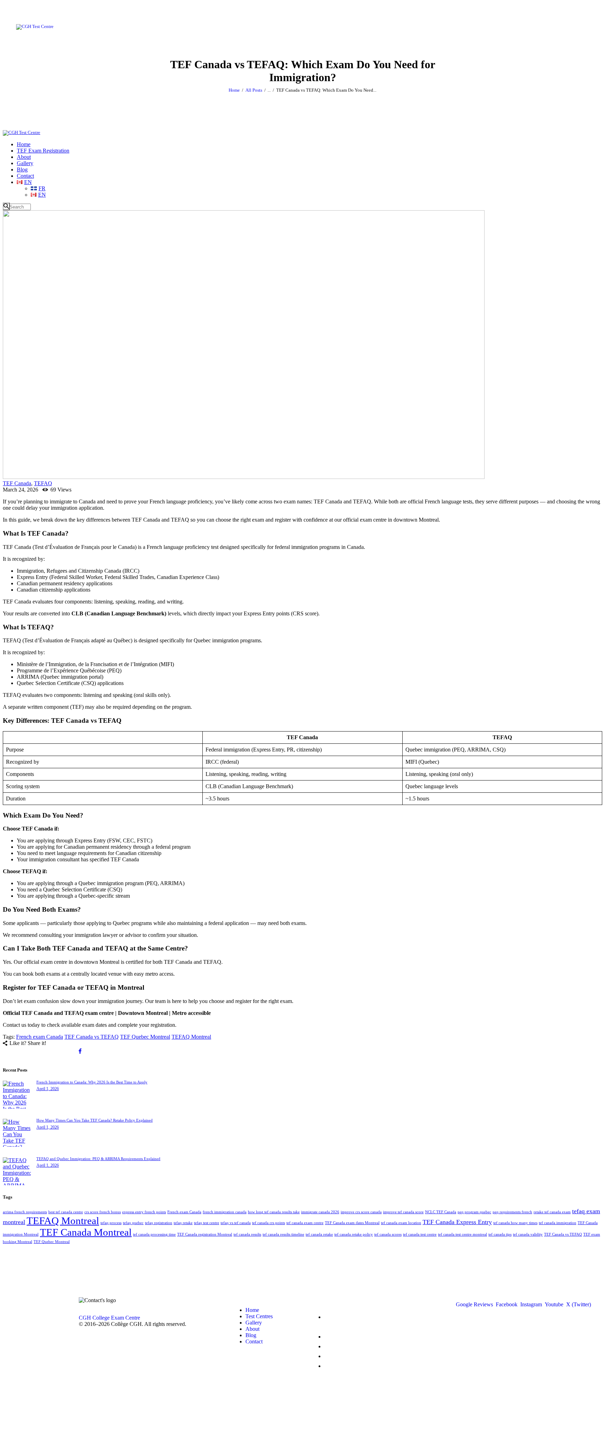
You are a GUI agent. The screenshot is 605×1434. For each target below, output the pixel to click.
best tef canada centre (65, 1212)
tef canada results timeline (283, 1234)
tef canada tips (500, 1234)
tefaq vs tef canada (236, 1223)
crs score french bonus (102, 1212)
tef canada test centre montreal (462, 1234)
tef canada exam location (401, 1223)
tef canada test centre (420, 1234)
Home (234, 90)
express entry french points (144, 1212)
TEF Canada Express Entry (457, 1221)
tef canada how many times (515, 1223)
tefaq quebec (133, 1223)
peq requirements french (512, 1212)
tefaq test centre (206, 1223)
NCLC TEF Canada (440, 1212)
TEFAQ (43, 483)
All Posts (253, 90)
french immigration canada (224, 1212)
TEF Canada (17, 483)
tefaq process (110, 1223)
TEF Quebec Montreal (145, 1037)
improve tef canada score (403, 1212)
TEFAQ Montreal (191, 1037)
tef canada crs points (268, 1223)
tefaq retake (183, 1223)
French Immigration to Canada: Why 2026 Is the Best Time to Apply (91, 1082)
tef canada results (247, 1234)
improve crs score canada (361, 1212)
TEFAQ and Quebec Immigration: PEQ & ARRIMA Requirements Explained (98, 1159)
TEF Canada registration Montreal (204, 1234)
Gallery (253, 1323)
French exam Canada (39, 1037)
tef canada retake (319, 1234)
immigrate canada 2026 (320, 1212)
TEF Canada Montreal (86, 1232)
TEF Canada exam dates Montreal (352, 1223)
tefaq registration (158, 1223)
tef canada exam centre (305, 1223)
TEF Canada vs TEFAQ (91, 1037)
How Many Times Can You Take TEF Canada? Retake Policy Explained (94, 1120)
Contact (254, 1341)
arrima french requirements (25, 1212)
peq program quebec (474, 1212)
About (252, 1329)
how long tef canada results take (274, 1212)
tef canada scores (388, 1234)
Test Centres (259, 1316)
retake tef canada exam (552, 1212)
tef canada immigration (557, 1223)
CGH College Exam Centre (109, 1318)
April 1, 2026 (47, 1088)
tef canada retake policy (353, 1234)
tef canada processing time (154, 1234)
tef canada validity (528, 1234)
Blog (250, 1335)
